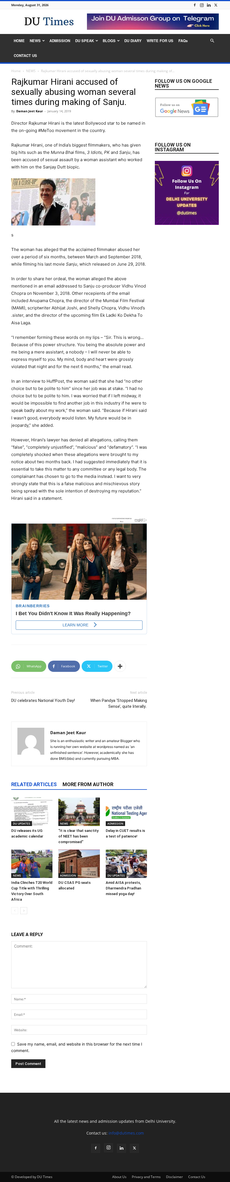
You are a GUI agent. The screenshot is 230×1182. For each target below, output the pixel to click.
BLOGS (109, 40)
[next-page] (23, 910)
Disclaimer (174, 1176)
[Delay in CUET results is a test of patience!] (126, 811)
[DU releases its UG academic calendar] (31, 811)
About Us (119, 1176)
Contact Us (196, 1176)
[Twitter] (216, 5)
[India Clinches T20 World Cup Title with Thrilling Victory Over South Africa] (31, 864)
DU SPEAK (84, 40)
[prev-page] (14, 910)
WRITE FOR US (160, 40)
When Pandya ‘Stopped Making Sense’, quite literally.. (118, 703)
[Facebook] (195, 5)
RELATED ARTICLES (34, 784)
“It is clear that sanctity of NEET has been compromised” (78, 836)
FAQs (183, 40)
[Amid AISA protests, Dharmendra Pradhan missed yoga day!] (126, 864)
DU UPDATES (21, 823)
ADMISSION (59, 40)
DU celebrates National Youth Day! (43, 700)
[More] (120, 666)
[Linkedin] (209, 5)
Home (16, 71)
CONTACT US (25, 55)
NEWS (35, 40)
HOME (19, 40)
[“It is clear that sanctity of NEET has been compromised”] (79, 811)
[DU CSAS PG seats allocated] (79, 864)
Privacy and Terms (146, 1176)
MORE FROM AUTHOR (88, 784)
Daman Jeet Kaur (29, 111)
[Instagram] (202, 5)
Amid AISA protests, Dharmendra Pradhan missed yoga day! (123, 888)
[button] (212, 41)
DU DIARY (133, 40)
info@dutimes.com (126, 1133)
